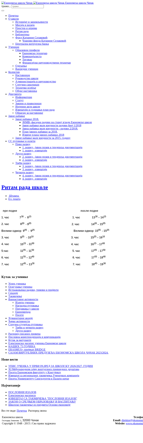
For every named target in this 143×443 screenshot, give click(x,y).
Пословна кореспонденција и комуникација (34, 336)
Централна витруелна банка (32, 43)
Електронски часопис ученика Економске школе (37, 343)
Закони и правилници (28, 103)
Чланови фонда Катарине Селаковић (44, 40)
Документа (14, 94)
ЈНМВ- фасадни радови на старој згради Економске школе (57, 122)
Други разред (23, 153)
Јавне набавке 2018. (27, 119)
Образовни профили (27, 50)
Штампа (14, 195)
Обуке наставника (26, 90)
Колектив (14, 72)
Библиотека (22, 34)
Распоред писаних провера (24, 333)
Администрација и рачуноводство (35, 81)
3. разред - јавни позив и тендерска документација (52, 166)
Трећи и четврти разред (29, 327)
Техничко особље (25, 87)
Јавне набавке (16, 115)
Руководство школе (26, 78)
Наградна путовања (27, 305)
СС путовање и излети (21, 141)
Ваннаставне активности (23, 299)
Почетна (13, 15)
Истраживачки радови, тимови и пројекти (33, 289)
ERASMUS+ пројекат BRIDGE (27, 349)
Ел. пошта (14, 198)
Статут (19, 100)
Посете (19, 315)
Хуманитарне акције (20, 318)
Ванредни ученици (26, 68)
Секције (13, 293)
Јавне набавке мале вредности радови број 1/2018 (51, 125)
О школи (13, 18)
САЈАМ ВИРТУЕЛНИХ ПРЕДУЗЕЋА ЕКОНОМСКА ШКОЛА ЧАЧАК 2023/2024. (58, 352)
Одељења (21, 65)
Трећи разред (23, 163)
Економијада (23, 311)
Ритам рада (22, 31)
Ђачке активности (19, 321)
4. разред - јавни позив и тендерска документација (52, 175)
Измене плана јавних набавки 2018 (43, 134)
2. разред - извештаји (34, 159)
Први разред (22, 144)
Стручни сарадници (27, 84)
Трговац (27, 59)
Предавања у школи (27, 308)
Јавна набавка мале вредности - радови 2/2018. (50, 128)
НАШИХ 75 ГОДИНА (21, 346)
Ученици (13, 46)
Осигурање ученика (20, 286)
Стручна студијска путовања (25, 324)
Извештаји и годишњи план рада (35, 109)
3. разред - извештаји (34, 169)
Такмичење (15, 296)
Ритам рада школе (24, 187)
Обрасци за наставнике (29, 112)
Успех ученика (17, 283)
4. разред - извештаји (34, 178)
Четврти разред (24, 172)
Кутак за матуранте (19, 340)
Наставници (22, 75)
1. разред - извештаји (34, 150)
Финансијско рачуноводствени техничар (46, 62)
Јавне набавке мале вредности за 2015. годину (42, 137)
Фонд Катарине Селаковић (31, 37)
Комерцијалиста (32, 56)
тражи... (6, 6)
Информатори (23, 97)
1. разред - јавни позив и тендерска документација (52, 147)
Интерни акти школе (27, 106)
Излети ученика (24, 302)
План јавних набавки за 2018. (40, 131)
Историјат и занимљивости (31, 21)
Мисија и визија (25, 25)
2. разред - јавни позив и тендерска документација (52, 156)
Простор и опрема (26, 28)
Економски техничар (34, 53)
